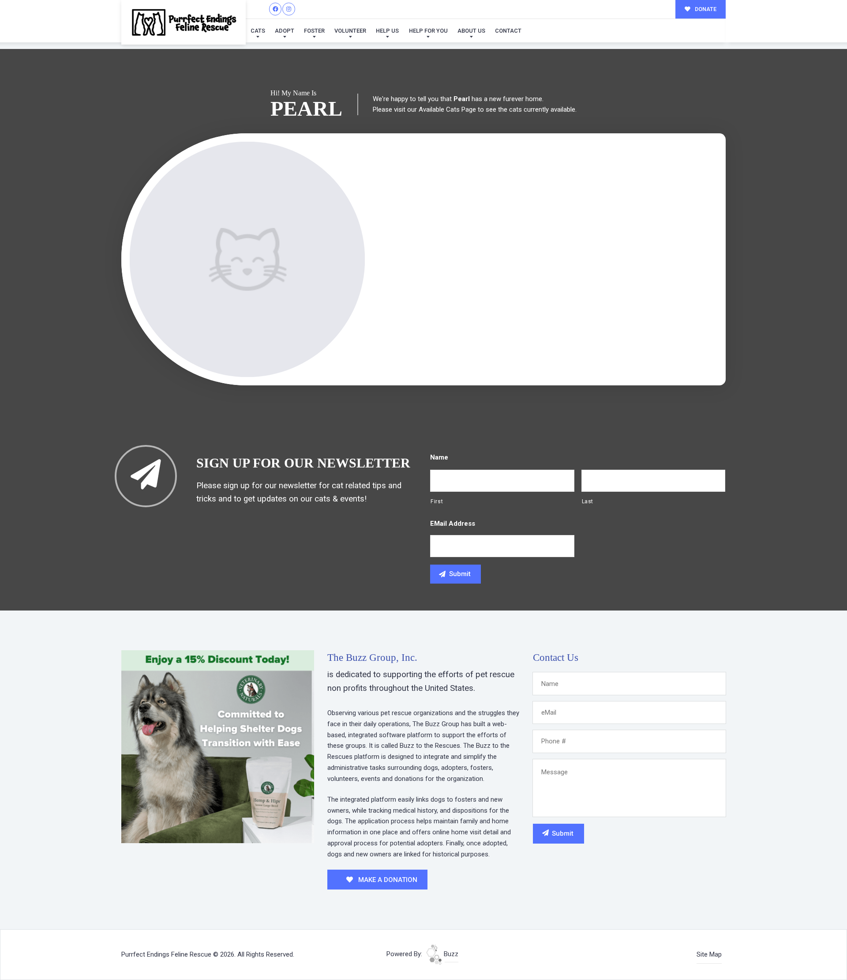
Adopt (284, 30)
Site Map (709, 954)
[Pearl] (247, 259)
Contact (508, 30)
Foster (314, 30)
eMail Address (452, 524)
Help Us (387, 30)
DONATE (704, 9)
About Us (471, 30)
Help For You (428, 30)
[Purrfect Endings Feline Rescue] (183, 22)
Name (439, 457)
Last (588, 501)
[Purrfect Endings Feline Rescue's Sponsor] (217, 746)
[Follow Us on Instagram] (288, 9)
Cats (258, 30)
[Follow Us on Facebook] (275, 9)
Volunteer (350, 30)
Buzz (450, 954)
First (437, 501)
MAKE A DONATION (386, 880)
